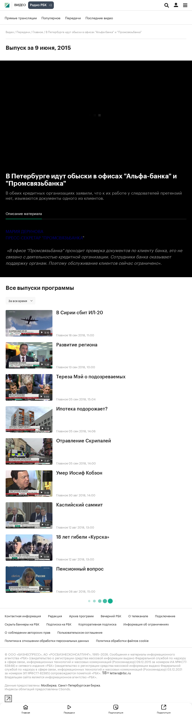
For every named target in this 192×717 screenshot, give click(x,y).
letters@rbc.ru (120, 672)
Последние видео (99, 17)
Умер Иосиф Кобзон (79, 473)
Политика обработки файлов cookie (122, 640)
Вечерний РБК (111, 615)
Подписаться (115, 712)
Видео (20, 5)
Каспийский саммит (79, 505)
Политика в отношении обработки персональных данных (47, 640)
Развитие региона (76, 345)
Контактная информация (23, 615)
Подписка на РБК (58, 623)
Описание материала (24, 213)
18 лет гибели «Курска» (82, 537)
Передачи (73, 17)
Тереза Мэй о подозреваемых (91, 377)
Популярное (50, 17)
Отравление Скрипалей (83, 441)
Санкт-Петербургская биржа (79, 684)
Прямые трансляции (21, 17)
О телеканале (138, 615)
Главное (38, 31)
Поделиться (163, 712)
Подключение (165, 615)
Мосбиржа (48, 684)
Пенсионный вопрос (80, 569)
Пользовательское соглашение (79, 632)
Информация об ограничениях (146, 623)
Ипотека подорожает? (81, 409)
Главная (26, 712)
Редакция (55, 615)
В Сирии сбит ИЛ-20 (79, 313)
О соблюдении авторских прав (27, 632)
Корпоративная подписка (97, 623)
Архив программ (81, 615)
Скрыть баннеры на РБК (22, 623)
